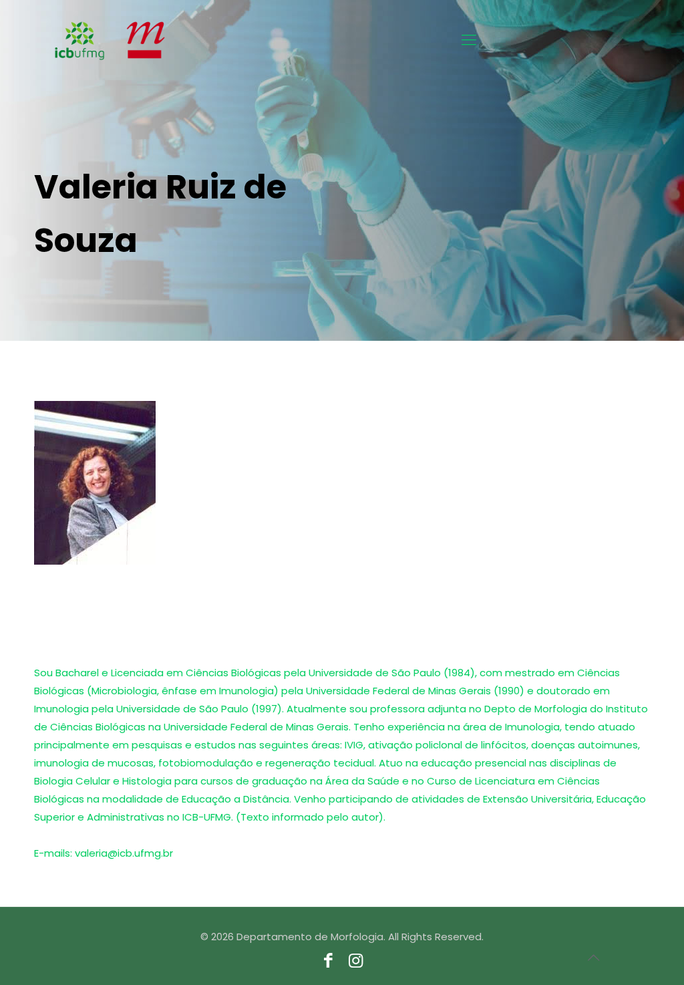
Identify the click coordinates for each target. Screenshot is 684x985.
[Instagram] (355, 963)
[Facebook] (328, 963)
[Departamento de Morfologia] (63, 40)
